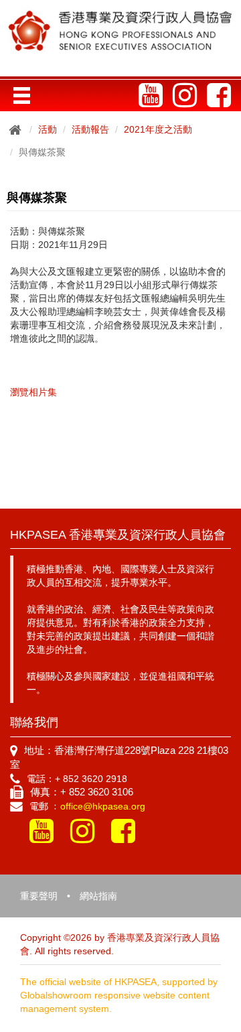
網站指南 (98, 896)
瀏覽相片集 (33, 392)
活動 (47, 129)
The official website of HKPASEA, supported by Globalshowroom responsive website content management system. (119, 995)
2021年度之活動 (158, 129)
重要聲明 (39, 896)
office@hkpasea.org (102, 806)
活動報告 (90, 129)
